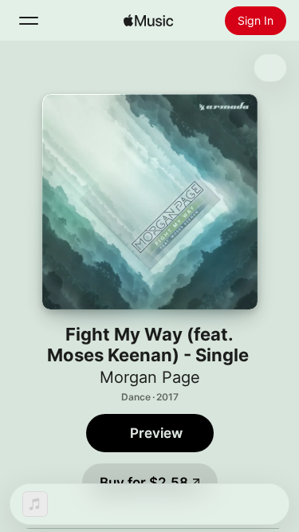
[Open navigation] (28, 20)
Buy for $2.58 (144, 483)
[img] (148, 21)
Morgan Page (150, 377)
